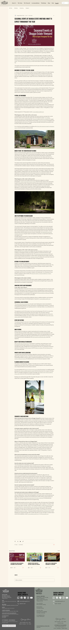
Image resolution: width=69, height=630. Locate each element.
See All (59, 550)
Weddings (16, 8)
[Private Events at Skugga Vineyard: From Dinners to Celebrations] (52, 557)
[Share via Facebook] (15, 541)
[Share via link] (23, 541)
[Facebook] (21, 597)
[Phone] (18, 603)
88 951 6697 (23, 603)
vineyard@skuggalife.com (60, 601)
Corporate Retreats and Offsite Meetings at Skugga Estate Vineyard (34, 564)
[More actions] (53, 15)
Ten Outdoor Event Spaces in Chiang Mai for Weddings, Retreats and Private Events (17, 564)
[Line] (24, 597)
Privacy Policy (38, 627)
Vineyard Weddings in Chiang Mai (43, 626)
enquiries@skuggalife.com (25, 601)
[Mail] (18, 601)
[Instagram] (28, 597)
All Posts (10, 8)
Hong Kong (22, 8)
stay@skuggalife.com (62, 626)
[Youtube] (31, 597)
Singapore (27, 8)
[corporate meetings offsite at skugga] (34, 557)
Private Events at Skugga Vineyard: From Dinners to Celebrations (51, 564)
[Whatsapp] (18, 597)
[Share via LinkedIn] (20, 541)
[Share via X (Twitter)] (17, 541)
